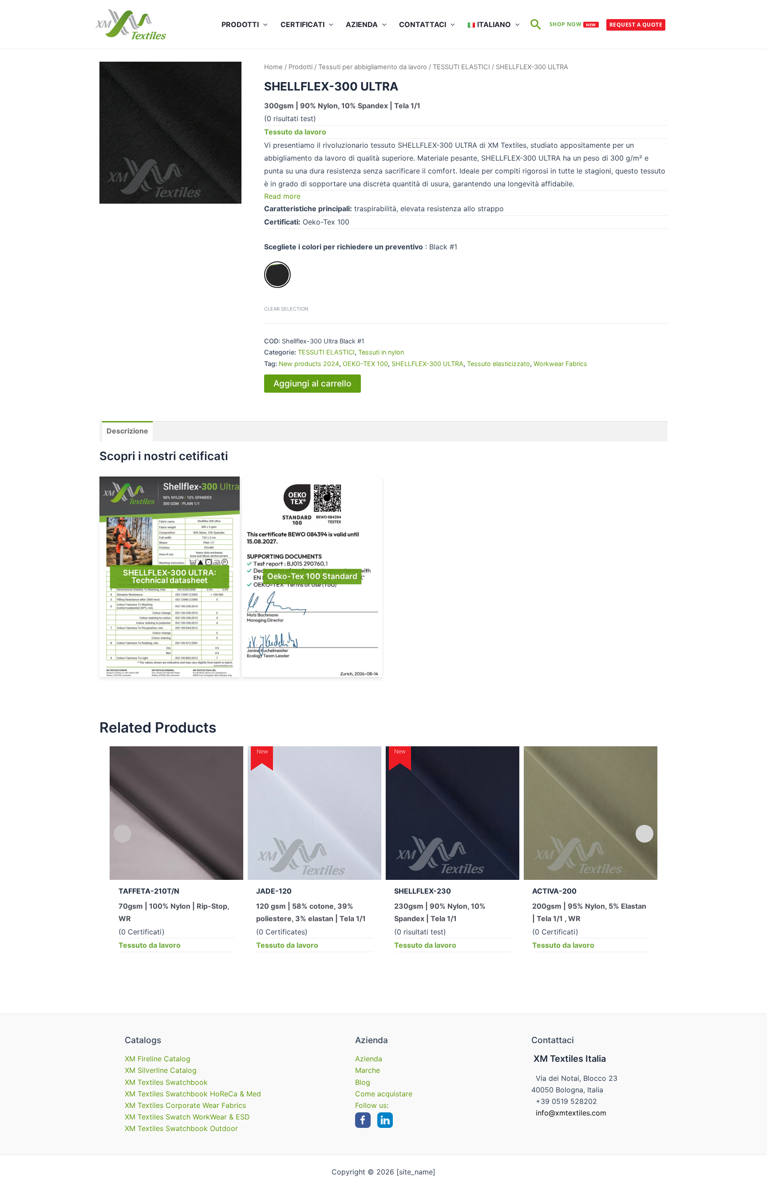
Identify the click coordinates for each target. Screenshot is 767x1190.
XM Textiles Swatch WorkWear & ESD (187, 1116)
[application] (263, 24)
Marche (367, 1070)
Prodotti (300, 67)
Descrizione (127, 430)
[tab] (127, 431)
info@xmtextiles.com (571, 1112)
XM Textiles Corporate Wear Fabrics (185, 1105)
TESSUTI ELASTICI (461, 67)
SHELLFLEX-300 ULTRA (427, 363)
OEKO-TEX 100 (365, 363)
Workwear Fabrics (560, 363)
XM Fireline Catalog (157, 1058)
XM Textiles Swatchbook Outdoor (181, 1128)
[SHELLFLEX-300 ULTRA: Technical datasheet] (169, 577)
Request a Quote (635, 24)
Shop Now (573, 24)
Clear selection (286, 309)
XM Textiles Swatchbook (166, 1082)
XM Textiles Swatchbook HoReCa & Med (193, 1093)
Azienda (368, 1058)
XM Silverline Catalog (161, 1070)
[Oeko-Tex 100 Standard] (312, 577)
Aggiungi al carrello (312, 383)
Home (273, 67)
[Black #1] (277, 274)
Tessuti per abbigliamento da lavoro (372, 67)
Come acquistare (383, 1093)
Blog (362, 1082)
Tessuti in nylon (381, 352)
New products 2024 (309, 363)
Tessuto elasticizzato (498, 363)
